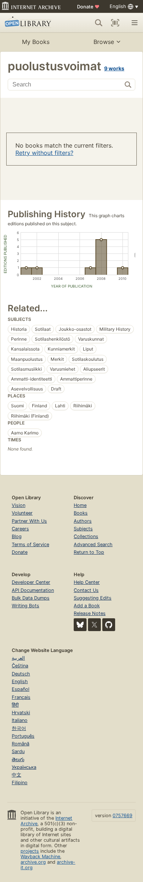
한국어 (19, 728)
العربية (18, 658)
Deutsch (21, 674)
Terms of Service (30, 544)
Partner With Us (29, 521)
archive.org (33, 862)
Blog (17, 536)
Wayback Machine (40, 856)
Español (20, 689)
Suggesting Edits (92, 598)
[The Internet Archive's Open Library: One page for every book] (31, 22)
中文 (16, 775)
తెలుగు (18, 759)
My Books (36, 41)
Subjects (83, 528)
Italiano (19, 720)
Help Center (87, 582)
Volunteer (22, 513)
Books (81, 513)
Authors (83, 521)
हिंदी (15, 705)
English (20, 681)
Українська (24, 767)
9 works (114, 68)
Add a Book (87, 605)
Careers (20, 528)
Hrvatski (21, 712)
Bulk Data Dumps (31, 598)
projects (30, 851)
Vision (18, 505)
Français (21, 697)
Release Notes (90, 613)
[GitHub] (108, 624)
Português (23, 736)
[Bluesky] (80, 624)
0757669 (122, 815)
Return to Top (89, 552)
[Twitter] (94, 624)
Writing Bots (25, 605)
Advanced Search (93, 544)
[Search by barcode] (115, 23)
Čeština (20, 665)
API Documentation (33, 590)
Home (80, 505)
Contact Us (86, 590)
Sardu (18, 751)
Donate (88, 7)
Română (20, 743)
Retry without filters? (44, 152)
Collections (86, 536)
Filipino (19, 782)
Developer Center (31, 582)
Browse (104, 41)
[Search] (99, 23)
